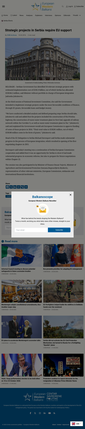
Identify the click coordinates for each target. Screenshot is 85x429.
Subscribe (59, 230)
